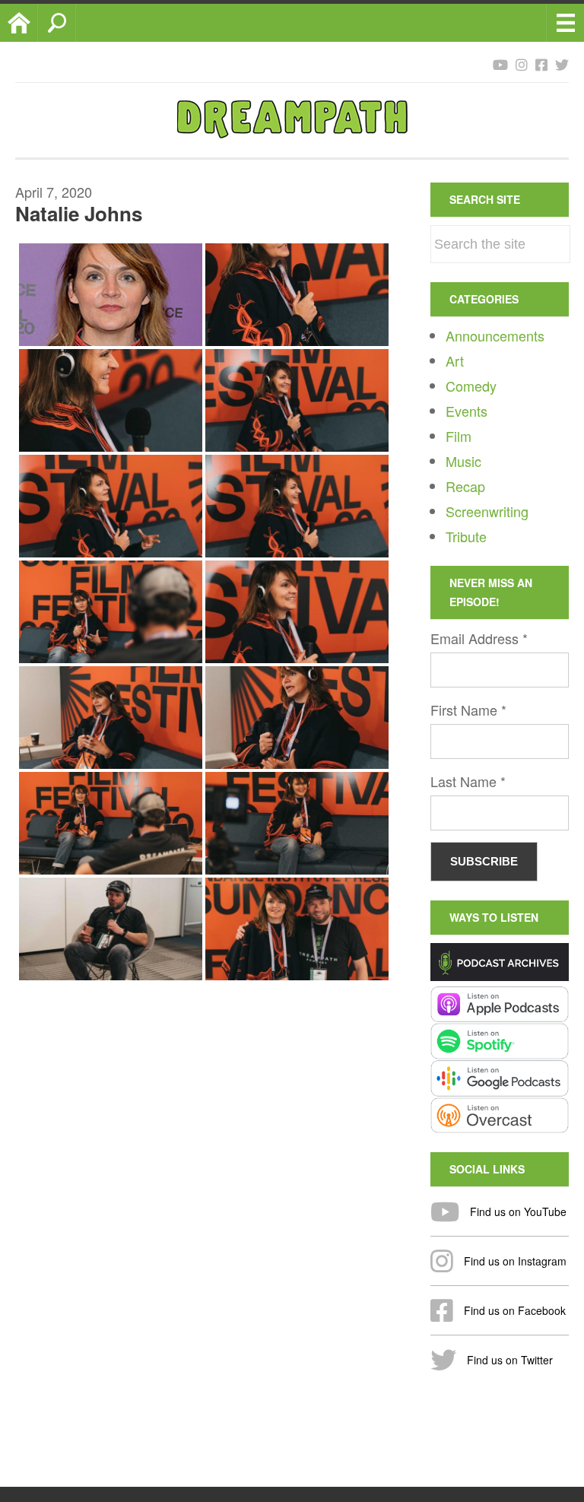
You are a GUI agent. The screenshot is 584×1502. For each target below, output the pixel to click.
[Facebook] (541, 64)
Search (75, 23)
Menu (565, 23)
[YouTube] (500, 64)
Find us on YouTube (517, 1211)
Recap (465, 486)
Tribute (466, 536)
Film (458, 436)
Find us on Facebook (513, 1310)
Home (37, 23)
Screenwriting (487, 511)
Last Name (468, 781)
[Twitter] (562, 64)
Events (466, 411)
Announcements (495, 335)
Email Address (479, 638)
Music (463, 461)
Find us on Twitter (508, 1359)
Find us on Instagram (514, 1261)
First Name (468, 709)
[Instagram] (522, 64)
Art (455, 360)
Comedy (471, 385)
